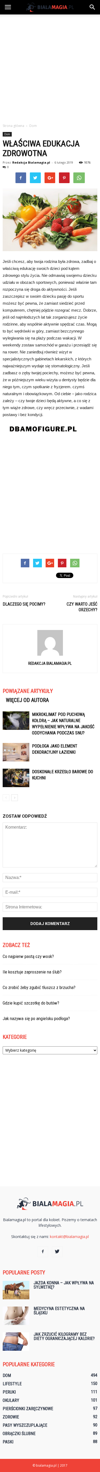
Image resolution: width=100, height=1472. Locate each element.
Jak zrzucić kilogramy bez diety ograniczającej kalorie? (64, 1336)
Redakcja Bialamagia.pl (31, 162)
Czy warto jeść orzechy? (82, 607)
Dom (7, 134)
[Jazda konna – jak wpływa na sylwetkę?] (16, 1290)
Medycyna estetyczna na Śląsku (59, 1310)
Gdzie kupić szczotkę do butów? (31, 1003)
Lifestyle (12, 1383)
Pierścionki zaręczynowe (28, 1408)
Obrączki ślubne (19, 1433)
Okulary (11, 1400)
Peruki (9, 1392)
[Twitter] (57, 1251)
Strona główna (13, 125)
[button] (92, 7)
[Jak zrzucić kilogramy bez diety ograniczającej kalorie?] (16, 1341)
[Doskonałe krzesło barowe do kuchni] (16, 778)
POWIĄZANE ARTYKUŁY (28, 691)
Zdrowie (11, 1417)
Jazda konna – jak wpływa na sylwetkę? (64, 1285)
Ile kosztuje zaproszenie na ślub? (32, 972)
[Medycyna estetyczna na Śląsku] (16, 1316)
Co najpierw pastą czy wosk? (28, 956)
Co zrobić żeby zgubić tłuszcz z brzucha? (39, 987)
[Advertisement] (50, 67)
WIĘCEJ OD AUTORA (27, 700)
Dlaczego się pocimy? (24, 604)
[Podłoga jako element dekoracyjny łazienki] (16, 752)
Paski (8, 1441)
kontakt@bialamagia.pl (69, 1236)
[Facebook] (43, 1251)
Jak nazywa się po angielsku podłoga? (36, 1018)
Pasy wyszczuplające (25, 1425)
